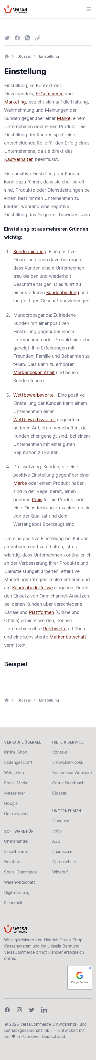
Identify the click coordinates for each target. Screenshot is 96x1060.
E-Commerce (49, 93)
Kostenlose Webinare (72, 772)
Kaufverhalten (19, 159)
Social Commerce (20, 871)
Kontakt (59, 752)
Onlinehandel (16, 841)
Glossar (24, 56)
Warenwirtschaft (19, 882)
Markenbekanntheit (34, 372)
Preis (37, 499)
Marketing (15, 102)
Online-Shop (15, 752)
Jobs (57, 830)
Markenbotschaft (67, 637)
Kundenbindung (29, 251)
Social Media (16, 782)
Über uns (60, 820)
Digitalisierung (16, 892)
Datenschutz (64, 861)
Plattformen (41, 612)
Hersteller (13, 861)
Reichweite (55, 628)
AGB (56, 841)
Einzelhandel (16, 851)
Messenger (14, 793)
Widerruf (60, 871)
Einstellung (49, 56)
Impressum (62, 851)
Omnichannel (16, 813)
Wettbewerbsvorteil (34, 395)
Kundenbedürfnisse (32, 587)
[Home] (6, 56)
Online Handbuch (68, 782)
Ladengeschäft (18, 762)
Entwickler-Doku (67, 762)
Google (11, 803)
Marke (63, 118)
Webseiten (14, 772)
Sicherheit (13, 902)
